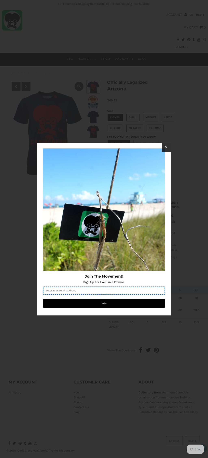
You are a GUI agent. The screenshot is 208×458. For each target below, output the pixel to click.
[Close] (166, 147)
